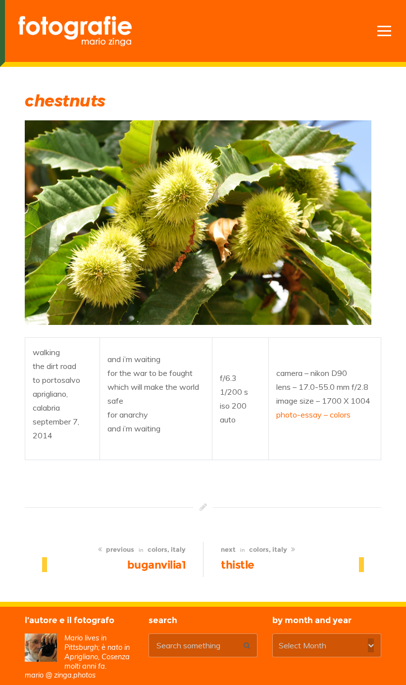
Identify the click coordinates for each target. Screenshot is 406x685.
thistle (237, 565)
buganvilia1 (156, 565)
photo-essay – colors (313, 415)
